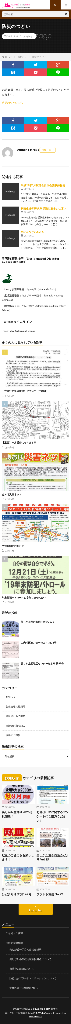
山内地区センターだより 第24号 (38, 642)
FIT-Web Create (42, 1013)
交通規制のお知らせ (13, 545)
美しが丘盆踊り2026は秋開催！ (17, 814)
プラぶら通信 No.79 (50, 894)
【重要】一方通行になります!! (19, 442)
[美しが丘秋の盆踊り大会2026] (10, 628)
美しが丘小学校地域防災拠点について (30, 959)
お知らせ (27, 36)
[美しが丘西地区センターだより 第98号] (10, 670)
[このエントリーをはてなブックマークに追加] (13, 72)
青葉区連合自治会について (24, 987)
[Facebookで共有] (13, 64)
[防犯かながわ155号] (10, 238)
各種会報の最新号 (15, 706)
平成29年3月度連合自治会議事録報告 (43, 185)
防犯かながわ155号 (32, 231)
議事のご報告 (13, 735)
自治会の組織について (21, 968)
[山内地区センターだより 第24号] (10, 649)
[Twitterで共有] (35, 64)
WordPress (35, 1016)
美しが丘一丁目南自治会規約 (25, 949)
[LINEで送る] (58, 72)
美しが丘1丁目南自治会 (45, 1008)
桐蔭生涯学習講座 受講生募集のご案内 (43, 208)
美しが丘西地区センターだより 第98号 (42, 663)
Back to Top (35, 910)
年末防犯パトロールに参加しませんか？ (24, 597)
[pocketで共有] (35, 72)
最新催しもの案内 (15, 716)
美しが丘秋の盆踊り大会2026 (37, 621)
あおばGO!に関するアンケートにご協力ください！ (53, 816)
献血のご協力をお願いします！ (18, 857)
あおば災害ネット (12, 494)
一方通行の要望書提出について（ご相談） (25, 390)
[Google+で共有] (58, 64)
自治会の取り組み (15, 725)
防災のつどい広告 (12, 102)
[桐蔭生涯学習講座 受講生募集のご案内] (10, 215)
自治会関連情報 (14, 942)
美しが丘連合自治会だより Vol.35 (53, 857)
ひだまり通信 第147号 (16, 894)
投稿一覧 (46, 149)
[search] (66, 14)
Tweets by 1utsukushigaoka (18, 330)
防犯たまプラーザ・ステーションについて (32, 978)
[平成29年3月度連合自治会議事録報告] (10, 191)
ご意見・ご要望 (14, 933)
